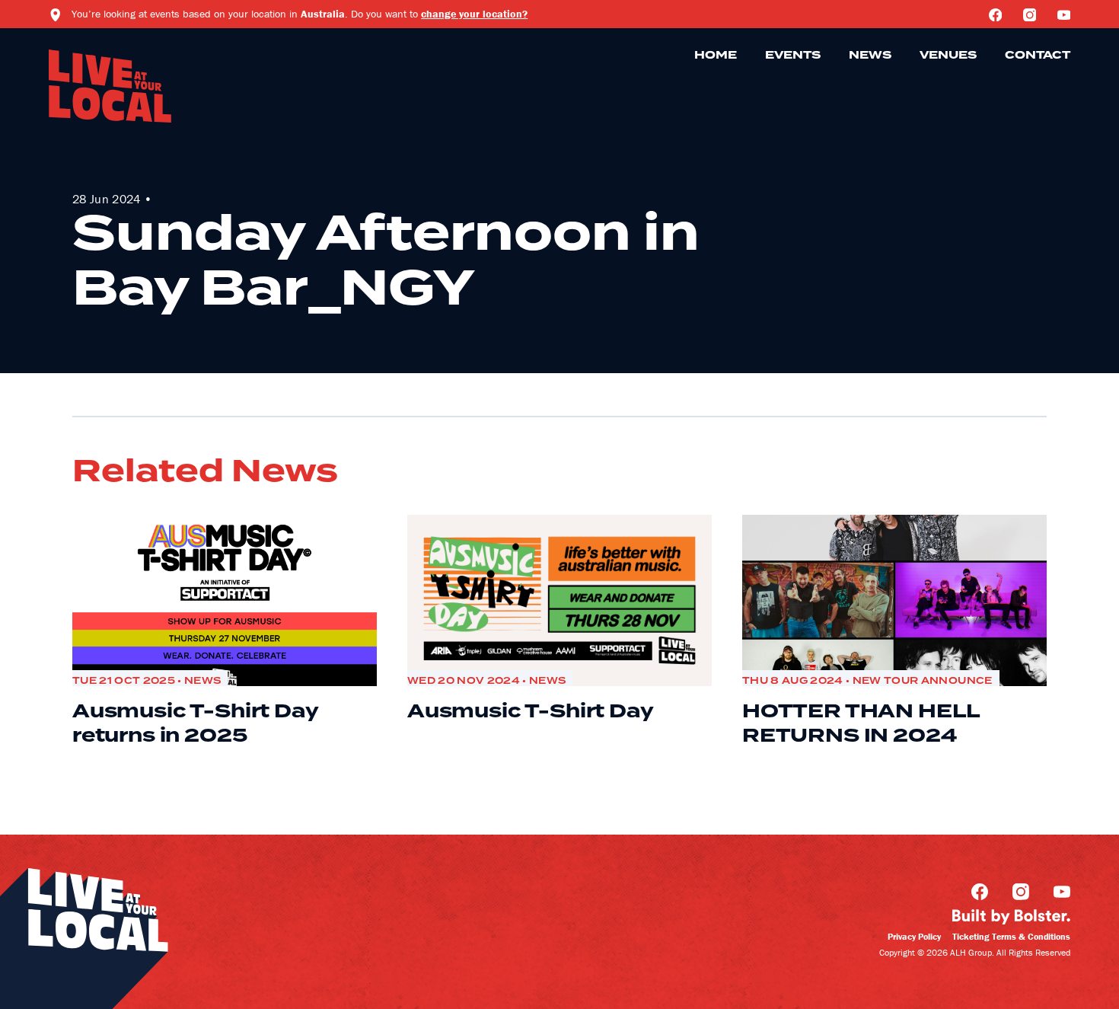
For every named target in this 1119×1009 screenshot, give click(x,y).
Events (793, 55)
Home (715, 55)
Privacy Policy (914, 936)
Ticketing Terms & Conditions (1011, 936)
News (870, 55)
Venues (948, 55)
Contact (1037, 55)
